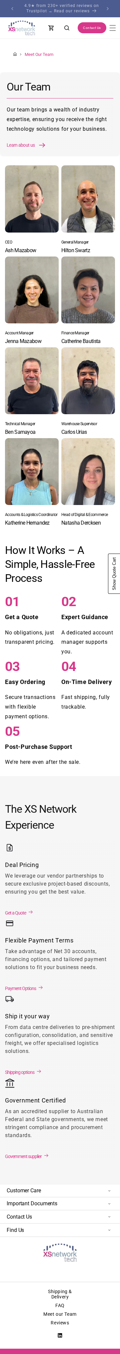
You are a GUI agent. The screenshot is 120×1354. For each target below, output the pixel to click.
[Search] (67, 28)
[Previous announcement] (12, 8)
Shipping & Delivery (60, 1294)
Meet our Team (60, 1314)
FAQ (60, 1305)
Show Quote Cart (114, 573)
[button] (112, 28)
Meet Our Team (39, 54)
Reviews (60, 1322)
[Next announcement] (107, 8)
